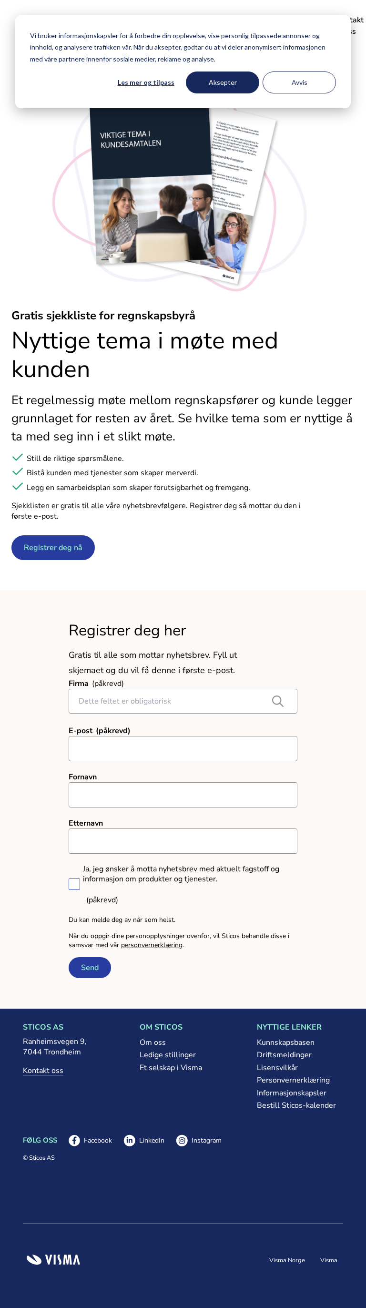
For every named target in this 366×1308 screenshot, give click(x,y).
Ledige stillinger (168, 1055)
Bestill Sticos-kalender (296, 1105)
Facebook (90, 1141)
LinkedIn (143, 1141)
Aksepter (223, 82)
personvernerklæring (152, 945)
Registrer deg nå (53, 547)
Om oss (153, 1042)
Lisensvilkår (277, 1068)
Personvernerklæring (293, 1080)
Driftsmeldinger (284, 1055)
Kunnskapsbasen (286, 1042)
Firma (79, 683)
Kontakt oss (43, 1070)
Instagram (199, 1141)
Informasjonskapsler (291, 1093)
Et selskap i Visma (171, 1068)
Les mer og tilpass (146, 82)
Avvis (299, 82)
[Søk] (277, 701)
